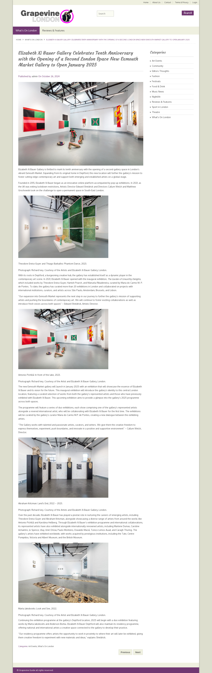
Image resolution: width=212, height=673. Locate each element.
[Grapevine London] (45, 16)
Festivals (156, 81)
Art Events (32, 646)
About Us (156, 2)
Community (157, 66)
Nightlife (156, 96)
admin (35, 76)
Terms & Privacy (181, 2)
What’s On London (26, 30)
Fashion (156, 76)
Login (194, 2)
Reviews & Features (53, 30)
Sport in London (160, 107)
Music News (158, 91)
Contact (167, 2)
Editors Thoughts (160, 71)
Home (145, 2)
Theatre (156, 112)
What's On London (34, 40)
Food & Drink (158, 86)
